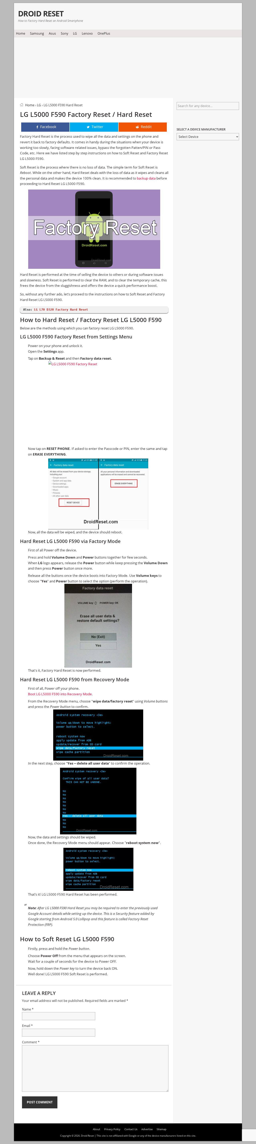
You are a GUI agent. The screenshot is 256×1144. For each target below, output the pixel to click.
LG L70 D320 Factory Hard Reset (61, 309)
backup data (146, 178)
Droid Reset (40, 13)
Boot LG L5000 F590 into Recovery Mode (60, 694)
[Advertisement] (128, 67)
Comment (31, 1042)
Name (28, 1009)
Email (27, 1026)
